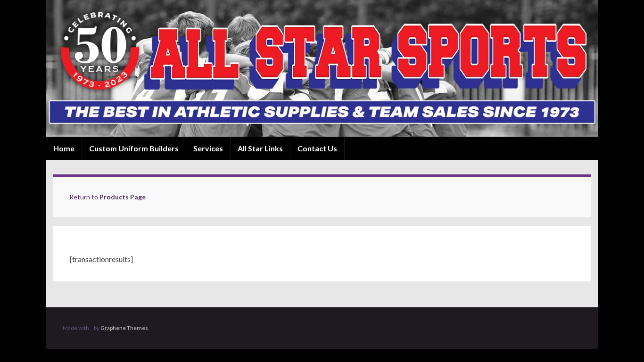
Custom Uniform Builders (134, 148)
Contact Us (317, 148)
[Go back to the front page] (322, 68)
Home (63, 148)
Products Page (122, 197)
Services (208, 148)
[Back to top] (623, 341)
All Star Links (260, 148)
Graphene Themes (124, 327)
